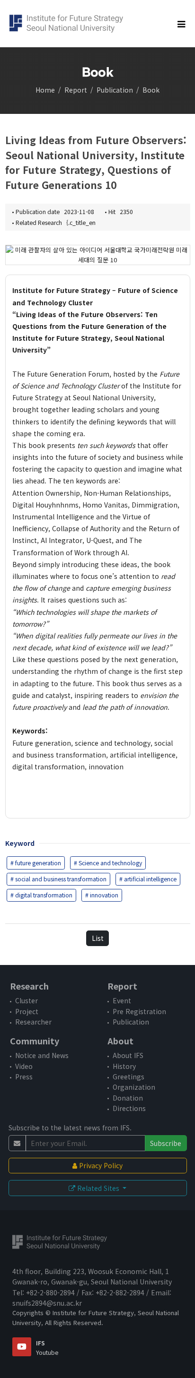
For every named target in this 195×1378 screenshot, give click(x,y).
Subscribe (165, 1143)
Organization (134, 1087)
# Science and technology (108, 863)
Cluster (26, 1000)
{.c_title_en (81, 222)
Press (24, 1076)
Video (24, 1066)
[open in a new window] (21, 1346)
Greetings (128, 1076)
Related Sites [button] (98, 1188)
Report (75, 90)
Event (122, 1000)
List (98, 938)
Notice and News (42, 1055)
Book (151, 90)
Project (26, 1011)
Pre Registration (139, 1011)
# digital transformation (41, 895)
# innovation (101, 895)
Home (45, 90)
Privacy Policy (100, 1165)
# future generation (35, 863)
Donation (128, 1097)
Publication (115, 90)
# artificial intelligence (148, 879)
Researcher (33, 1021)
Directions (129, 1108)
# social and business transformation (58, 879)
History (124, 1066)
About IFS (128, 1055)
